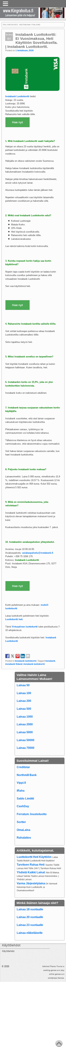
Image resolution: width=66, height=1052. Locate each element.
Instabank (50, 661)
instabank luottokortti (34, 664)
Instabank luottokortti (25, 661)
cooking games (49, 970)
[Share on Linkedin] (23, 656)
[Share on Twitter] (12, 656)
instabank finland (13, 664)
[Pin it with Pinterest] (17, 656)
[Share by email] (28, 656)
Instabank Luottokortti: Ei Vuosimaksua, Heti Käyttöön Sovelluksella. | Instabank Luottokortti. (31, 40)
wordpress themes (56, 978)
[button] (6, 3)
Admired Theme (49, 966)
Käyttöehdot (8, 951)
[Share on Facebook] (7, 656)
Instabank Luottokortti (27, 560)
